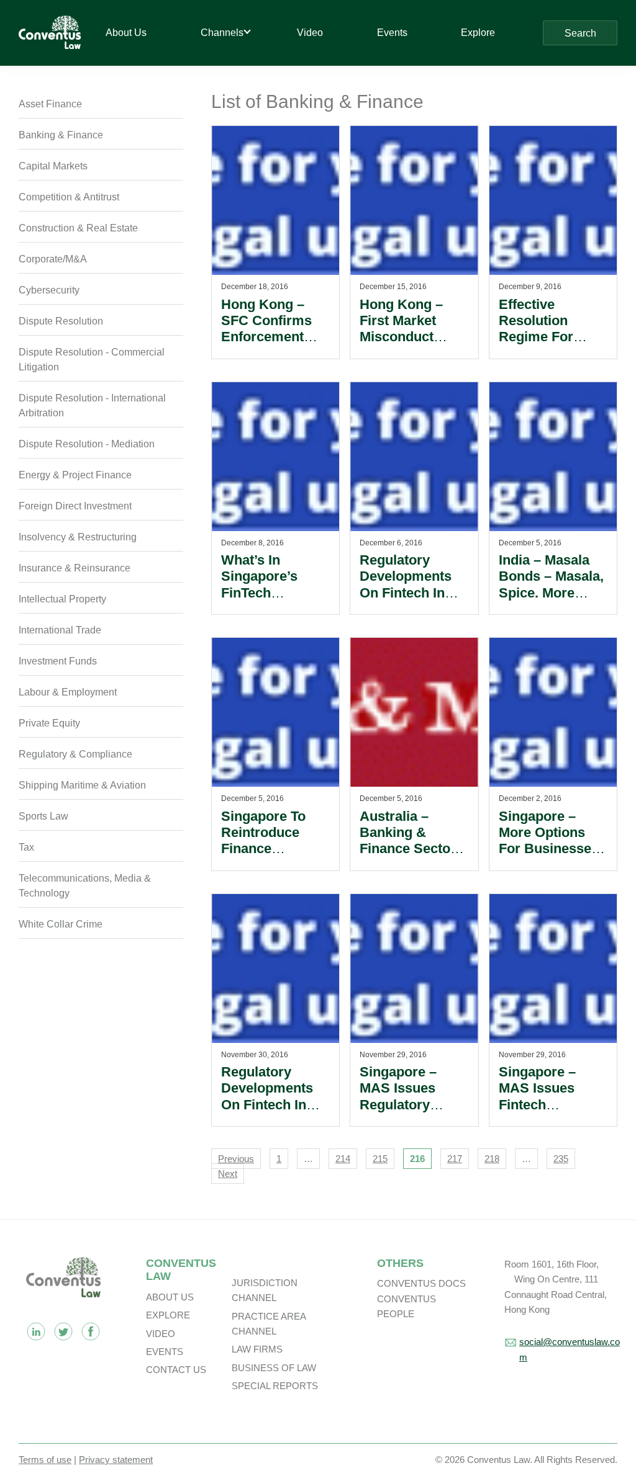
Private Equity (49, 723)
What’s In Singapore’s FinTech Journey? (259, 584)
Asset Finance (50, 104)
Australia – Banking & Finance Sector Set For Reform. (410, 840)
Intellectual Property (62, 599)
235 (560, 1158)
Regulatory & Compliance (75, 754)
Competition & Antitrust (69, 197)
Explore (168, 1315)
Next (227, 1173)
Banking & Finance (61, 135)
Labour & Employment (68, 692)
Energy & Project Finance (75, 475)
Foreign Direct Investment (75, 506)
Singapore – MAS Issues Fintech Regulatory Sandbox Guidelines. (537, 1112)
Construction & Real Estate (78, 228)
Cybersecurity (49, 290)
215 (380, 1158)
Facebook (90, 1331)
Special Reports (275, 1385)
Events (164, 1351)
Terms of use (45, 1459)
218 (491, 1158)
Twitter (63, 1331)
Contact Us (176, 1369)
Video (160, 1333)
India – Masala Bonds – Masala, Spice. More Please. (551, 584)
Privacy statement (116, 1459)
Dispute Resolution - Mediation (87, 444)
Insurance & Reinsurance (74, 568)
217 (454, 1158)
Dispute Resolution (61, 321)
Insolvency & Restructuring (78, 537)
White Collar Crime (60, 924)
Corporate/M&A (53, 259)
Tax (26, 847)
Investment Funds (58, 661)
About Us (170, 1297)
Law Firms (257, 1349)
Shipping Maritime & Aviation (82, 785)
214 (342, 1158)
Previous (236, 1158)
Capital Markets (53, 166)
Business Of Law (274, 1367)
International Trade (60, 630)
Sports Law (43, 816)
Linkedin (36, 1331)
